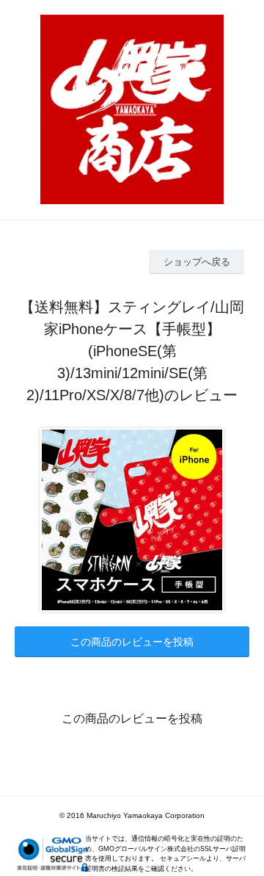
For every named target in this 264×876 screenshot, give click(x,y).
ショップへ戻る (197, 261)
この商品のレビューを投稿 (132, 642)
